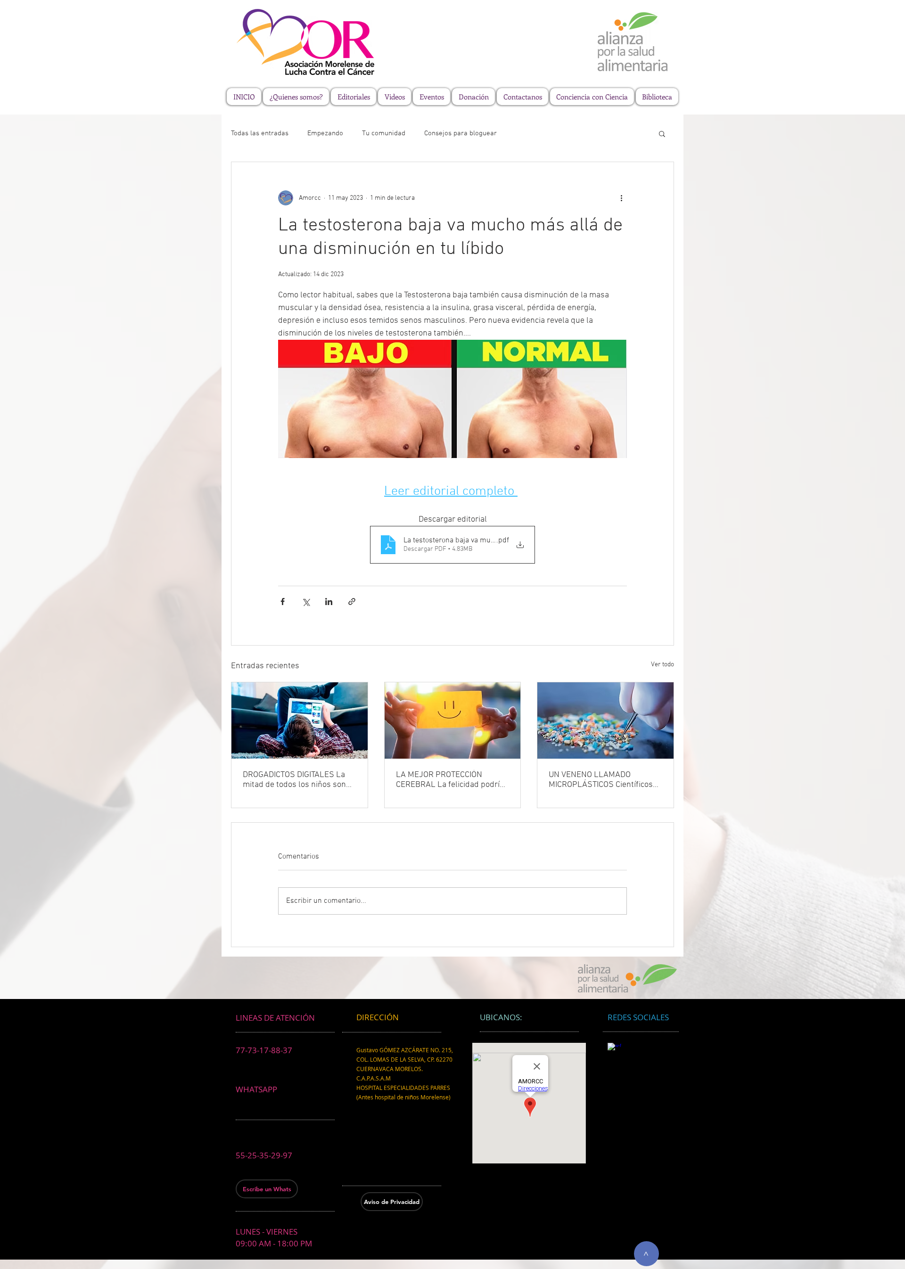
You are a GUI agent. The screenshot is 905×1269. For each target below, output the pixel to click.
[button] (662, 133)
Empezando (325, 133)
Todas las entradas (259, 133)
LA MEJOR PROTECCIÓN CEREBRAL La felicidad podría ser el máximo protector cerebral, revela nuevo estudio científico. (450, 780)
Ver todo (662, 665)
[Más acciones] (621, 198)
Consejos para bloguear (460, 133)
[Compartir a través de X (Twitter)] (305, 601)
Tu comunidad (383, 133)
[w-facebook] (614, 1049)
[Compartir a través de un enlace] (351, 601)
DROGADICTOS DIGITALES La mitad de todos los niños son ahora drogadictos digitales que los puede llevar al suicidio (299, 780)
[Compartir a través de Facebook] (282, 601)
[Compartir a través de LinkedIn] (328, 601)
